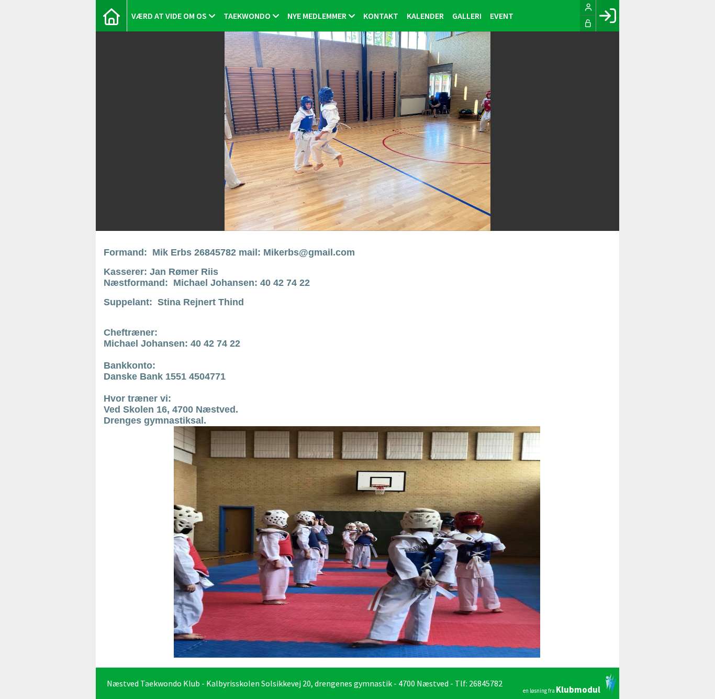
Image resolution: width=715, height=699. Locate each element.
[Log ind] (607, 15)
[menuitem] (111, 15)
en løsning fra (561, 689)
